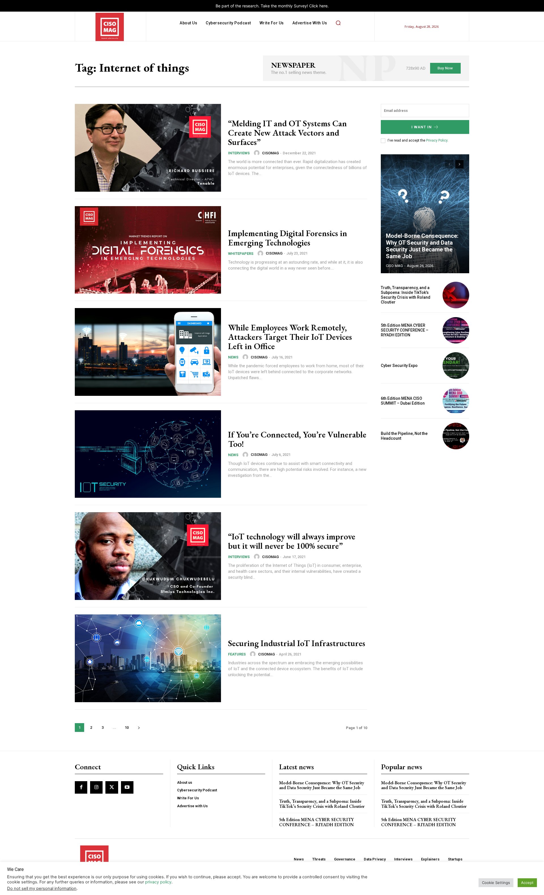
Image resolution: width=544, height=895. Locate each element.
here (323, 5)
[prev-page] (449, 164)
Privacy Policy (436, 140)
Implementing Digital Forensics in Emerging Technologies (287, 238)
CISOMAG (270, 153)
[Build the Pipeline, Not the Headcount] (456, 436)
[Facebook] (81, 787)
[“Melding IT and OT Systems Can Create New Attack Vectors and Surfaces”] (148, 148)
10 (127, 727)
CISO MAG (394, 266)
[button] (338, 23)
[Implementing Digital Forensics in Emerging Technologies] (148, 250)
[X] (111, 787)
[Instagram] (96, 787)
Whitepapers (240, 253)
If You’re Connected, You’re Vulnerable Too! (297, 439)
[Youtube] (127, 787)
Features (237, 654)
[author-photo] (257, 153)
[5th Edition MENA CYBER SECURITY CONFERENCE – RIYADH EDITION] (456, 330)
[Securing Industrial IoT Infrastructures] (148, 658)
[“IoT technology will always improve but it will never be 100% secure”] (148, 556)
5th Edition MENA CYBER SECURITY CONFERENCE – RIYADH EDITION (404, 330)
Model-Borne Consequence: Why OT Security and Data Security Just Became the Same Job (422, 246)
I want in (421, 127)
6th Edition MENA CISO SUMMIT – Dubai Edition (403, 400)
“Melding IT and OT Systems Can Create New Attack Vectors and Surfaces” (287, 133)
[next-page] (138, 727)
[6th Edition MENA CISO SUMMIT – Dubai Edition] (456, 401)
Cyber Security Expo (399, 365)
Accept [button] (527, 882)
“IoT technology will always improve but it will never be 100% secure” (291, 541)
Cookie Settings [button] (496, 882)
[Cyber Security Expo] (456, 365)
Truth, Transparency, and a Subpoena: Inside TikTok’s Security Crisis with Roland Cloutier (405, 294)
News (233, 357)
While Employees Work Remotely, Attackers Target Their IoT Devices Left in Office (290, 337)
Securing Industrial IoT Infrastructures (296, 643)
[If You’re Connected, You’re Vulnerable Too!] (148, 454)
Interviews (239, 153)
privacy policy (158, 882)
